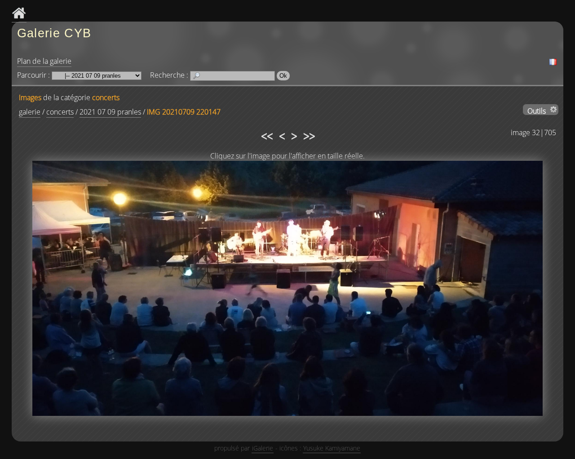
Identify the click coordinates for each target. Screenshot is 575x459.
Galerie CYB (54, 33)
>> (308, 134)
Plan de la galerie (44, 61)
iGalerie (262, 448)
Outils (536, 110)
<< (266, 134)
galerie (29, 112)
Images (30, 97)
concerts (105, 97)
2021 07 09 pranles (110, 112)
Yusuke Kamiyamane (331, 448)
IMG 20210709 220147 (184, 112)
